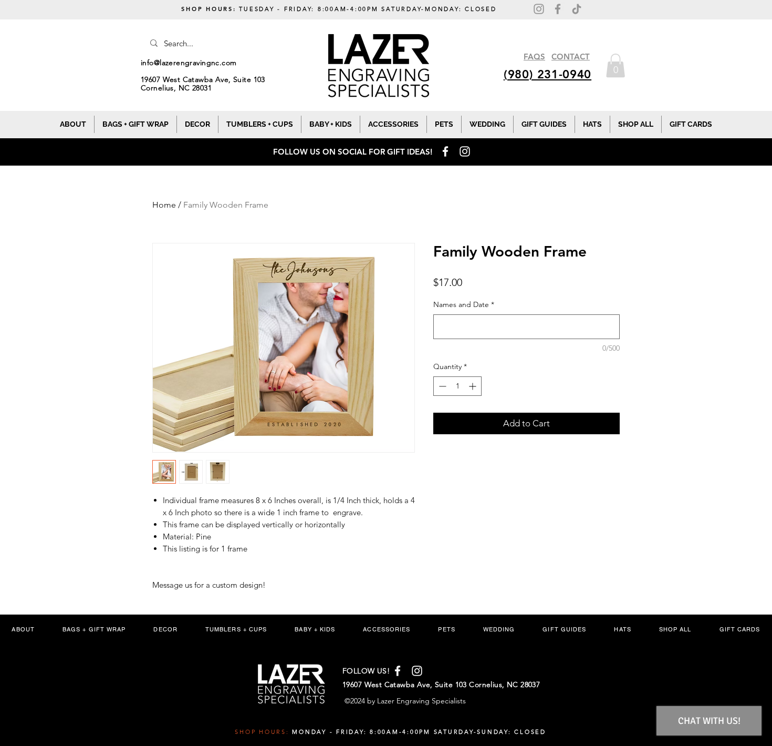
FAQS (534, 57)
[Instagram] (539, 9)
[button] (615, 65)
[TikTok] (576, 9)
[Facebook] (558, 9)
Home (164, 205)
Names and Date (463, 304)
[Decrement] (441, 386)
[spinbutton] (457, 386)
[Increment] (473, 386)
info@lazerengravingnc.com (189, 62)
